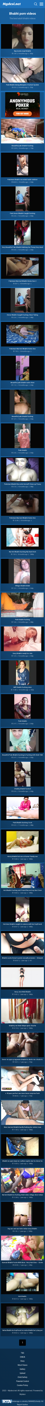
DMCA (22, 1357)
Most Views (22, 1365)
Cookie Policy (22, 1385)
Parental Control (22, 1381)
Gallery (22, 1369)
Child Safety (22, 1377)
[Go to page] (41, 4)
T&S (22, 1353)
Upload (22, 1373)
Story (22, 1361)
